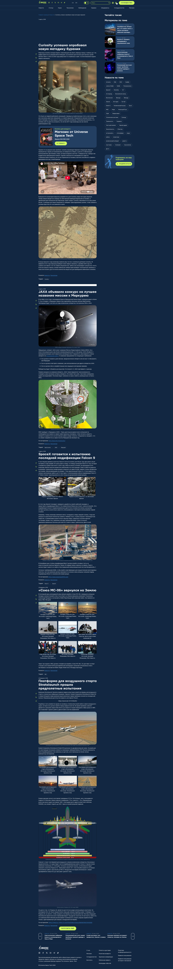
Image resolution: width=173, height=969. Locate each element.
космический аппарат (112, 141)
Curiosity (47, 279)
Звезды (126, 97)
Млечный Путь (122, 109)
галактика (116, 137)
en (76, 2)
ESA (115, 82)
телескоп (118, 145)
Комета (108, 105)
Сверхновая (115, 113)
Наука (60, 8)
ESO (121, 82)
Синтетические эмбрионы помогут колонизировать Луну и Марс (125, 55)
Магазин (131, 8)
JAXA (56, 447)
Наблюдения (82, 8)
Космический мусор (119, 105)
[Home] (42, 3)
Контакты (89, 960)
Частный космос (111, 125)
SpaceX (54, 583)
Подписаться (125, 163)
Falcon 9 (46, 583)
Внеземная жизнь (120, 94)
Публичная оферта (104, 960)
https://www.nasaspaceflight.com (58, 577)
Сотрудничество (119, 8)
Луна (130, 105)
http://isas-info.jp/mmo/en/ (57, 440)
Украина (93, 8)
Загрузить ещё (67, 928)
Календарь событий (105, 963)
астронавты (109, 133)
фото (107, 149)
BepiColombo (48, 447)
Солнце (124, 117)
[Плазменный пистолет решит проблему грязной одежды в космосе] (110, 67)
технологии (127, 145)
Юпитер (120, 129)
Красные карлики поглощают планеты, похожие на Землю (117, 936)
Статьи (51, 8)
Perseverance (127, 86)
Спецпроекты (105, 8)
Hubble (127, 82)
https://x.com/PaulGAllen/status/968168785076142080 (75, 922)
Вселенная (109, 97)
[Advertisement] (68, 33)
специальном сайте (52, 356)
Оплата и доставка (105, 950)
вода (128, 133)
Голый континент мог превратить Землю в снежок (96, 936)
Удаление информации (106, 957)
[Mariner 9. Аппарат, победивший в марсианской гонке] (110, 42)
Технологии (70, 8)
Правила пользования (124, 955)
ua (73, 2)
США (107, 113)
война (108, 137)
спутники (109, 145)
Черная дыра (123, 125)
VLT (123, 90)
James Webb (110, 86)
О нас (88, 950)
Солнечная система (112, 117)
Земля (108, 101)
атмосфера (120, 133)
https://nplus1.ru (53, 922)
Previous (40, 936)
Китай (123, 101)
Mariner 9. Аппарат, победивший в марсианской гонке (123, 41)
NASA (118, 86)
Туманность (109, 121)
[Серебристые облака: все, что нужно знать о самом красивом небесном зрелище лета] (110, 29)
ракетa (124, 141)
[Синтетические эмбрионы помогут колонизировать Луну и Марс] (110, 55)
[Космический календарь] (113, 3)
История (115, 101)
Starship (116, 90)
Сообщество (126, 2)
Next (132, 936)
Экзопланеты (110, 129)
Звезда (118, 97)
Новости (41, 8)
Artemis (108, 82)
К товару (61, 143)
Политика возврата (105, 953)
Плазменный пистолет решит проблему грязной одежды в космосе (124, 68)
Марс (113, 109)
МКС (46, 674)
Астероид (109, 94)
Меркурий (63, 447)
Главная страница (43, 15)
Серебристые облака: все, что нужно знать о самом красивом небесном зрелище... (124, 29)
